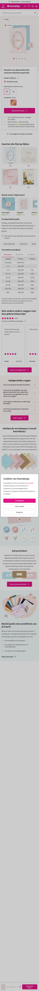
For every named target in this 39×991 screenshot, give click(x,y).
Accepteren (19, 501)
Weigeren (19, 512)
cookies (31, 483)
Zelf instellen (19, 506)
